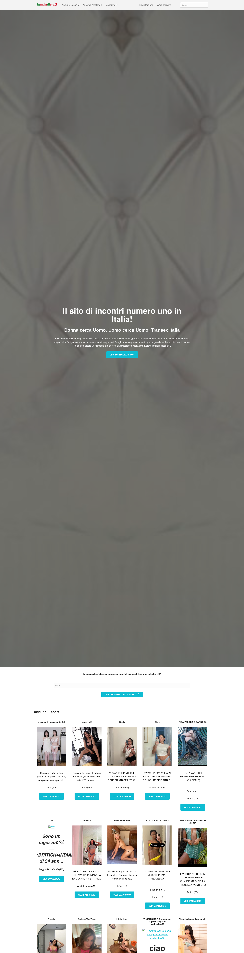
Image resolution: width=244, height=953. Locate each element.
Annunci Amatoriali (92, 4)
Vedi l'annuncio (51, 796)
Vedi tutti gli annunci (122, 354)
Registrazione (146, 4)
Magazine (111, 4)
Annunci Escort (69, 4)
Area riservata (164, 4)
